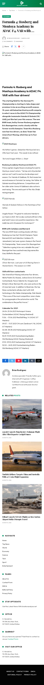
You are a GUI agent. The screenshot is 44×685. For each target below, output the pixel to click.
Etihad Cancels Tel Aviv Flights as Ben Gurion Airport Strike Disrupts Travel (21, 518)
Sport (4, 562)
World (4, 548)
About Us (5, 579)
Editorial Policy (7, 590)
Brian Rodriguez (14, 38)
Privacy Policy (7, 593)
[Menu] (3, 3)
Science (5, 555)
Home (4, 540)
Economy (5, 551)
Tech (4, 559)
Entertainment (7, 566)
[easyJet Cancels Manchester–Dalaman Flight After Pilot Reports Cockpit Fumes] (22, 414)
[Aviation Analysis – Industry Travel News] (22, 3)
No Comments (8, 41)
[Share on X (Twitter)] (15, 46)
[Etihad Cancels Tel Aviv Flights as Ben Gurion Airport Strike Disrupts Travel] (22, 499)
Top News (6, 16)
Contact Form (7, 582)
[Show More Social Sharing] (23, 46)
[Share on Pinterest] (19, 46)
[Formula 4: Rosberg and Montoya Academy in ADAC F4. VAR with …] (22, 65)
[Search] (40, 3)
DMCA (4, 586)
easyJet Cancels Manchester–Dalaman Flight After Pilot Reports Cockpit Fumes (21, 433)
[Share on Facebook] (12, 46)
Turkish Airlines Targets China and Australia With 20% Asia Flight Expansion (20, 475)
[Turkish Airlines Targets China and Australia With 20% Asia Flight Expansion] (22, 456)
